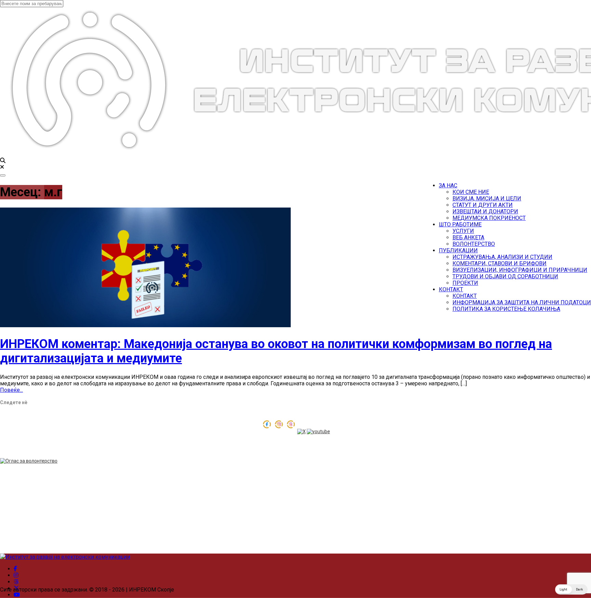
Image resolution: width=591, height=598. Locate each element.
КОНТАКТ (451, 289)
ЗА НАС (448, 185)
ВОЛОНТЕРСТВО (473, 244)
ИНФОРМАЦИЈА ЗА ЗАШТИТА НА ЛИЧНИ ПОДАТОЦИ (521, 302)
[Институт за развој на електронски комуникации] (65, 557)
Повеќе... (11, 390)
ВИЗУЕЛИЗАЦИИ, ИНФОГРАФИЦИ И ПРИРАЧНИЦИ (519, 270)
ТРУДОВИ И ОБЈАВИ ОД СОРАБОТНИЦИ (505, 276)
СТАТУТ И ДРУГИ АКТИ (482, 205)
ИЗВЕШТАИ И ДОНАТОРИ (485, 211)
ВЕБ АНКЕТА (468, 237)
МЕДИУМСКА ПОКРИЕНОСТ (489, 218)
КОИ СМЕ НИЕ (470, 192)
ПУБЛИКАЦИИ (458, 250)
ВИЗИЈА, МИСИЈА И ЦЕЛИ (486, 198)
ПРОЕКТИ (465, 283)
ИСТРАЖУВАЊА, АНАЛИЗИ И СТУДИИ (502, 257)
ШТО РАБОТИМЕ (460, 224)
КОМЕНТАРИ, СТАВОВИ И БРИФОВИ (499, 263)
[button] (571, 589)
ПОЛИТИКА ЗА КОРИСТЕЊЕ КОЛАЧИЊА (506, 309)
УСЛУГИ (463, 231)
